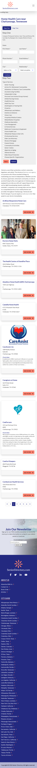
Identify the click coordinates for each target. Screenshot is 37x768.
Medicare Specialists (11, 122)
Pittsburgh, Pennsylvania (9, 721)
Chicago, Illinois (6, 626)
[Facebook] (10, 574)
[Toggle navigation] (33, 5)
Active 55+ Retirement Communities (16, 87)
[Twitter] (15, 574)
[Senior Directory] (10, 5)
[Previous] (7, 504)
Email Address (24, 58)
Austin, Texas (5, 610)
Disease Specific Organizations (14, 157)
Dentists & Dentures (11, 113)
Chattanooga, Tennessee (8, 623)
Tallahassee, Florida (7, 750)
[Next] (30, 504)
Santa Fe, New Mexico (8, 742)
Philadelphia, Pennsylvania (9, 716)
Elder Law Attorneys (11, 138)
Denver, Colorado (6, 646)
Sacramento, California (8, 729)
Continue (7, 75)
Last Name (23, 49)
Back (6, 161)
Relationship (23, 66)
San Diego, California (7, 737)
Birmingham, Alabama (8, 615)
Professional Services (11, 136)
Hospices (8, 108)
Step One (7, 28)
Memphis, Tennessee (7, 688)
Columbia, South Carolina (9, 633)
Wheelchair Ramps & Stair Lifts (14, 134)
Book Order (5, 589)
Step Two (15, 28)
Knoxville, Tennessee (7, 670)
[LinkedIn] (21, 574)
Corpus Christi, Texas (7, 639)
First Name (6, 49)
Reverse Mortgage (10, 141)
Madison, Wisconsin (7, 685)
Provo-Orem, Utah (7, 726)
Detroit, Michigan (6, 651)
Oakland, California (7, 706)
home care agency (30, 172)
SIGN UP (18, 545)
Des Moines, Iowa (6, 649)
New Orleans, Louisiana (8, 701)
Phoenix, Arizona (6, 719)
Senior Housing (9, 85)
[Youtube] (26, 574)
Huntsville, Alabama (7, 662)
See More (27, 212)
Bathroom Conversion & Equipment (15, 129)
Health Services (9, 101)
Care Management (10, 124)
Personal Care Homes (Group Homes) (16, 96)
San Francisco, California (8, 739)
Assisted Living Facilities (12, 92)
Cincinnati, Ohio (6, 628)
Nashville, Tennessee (7, 698)
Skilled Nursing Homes (12, 99)
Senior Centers (9, 148)
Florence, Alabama (7, 657)
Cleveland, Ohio (6, 631)
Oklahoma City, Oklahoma (9, 708)
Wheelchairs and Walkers (12, 110)
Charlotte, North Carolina (9, 620)
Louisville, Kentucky (7, 683)
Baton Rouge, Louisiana (8, 613)
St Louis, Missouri (6, 747)
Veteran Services (10, 152)
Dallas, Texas (5, 641)
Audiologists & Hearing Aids (13, 106)
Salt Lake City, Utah (7, 732)
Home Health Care (10, 131)
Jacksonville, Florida (7, 667)
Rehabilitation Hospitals (12, 120)
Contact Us (4, 587)
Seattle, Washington (7, 745)
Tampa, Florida (6, 752)
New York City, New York (9, 703)
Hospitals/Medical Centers (13, 117)
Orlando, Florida (6, 714)
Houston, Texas (6, 659)
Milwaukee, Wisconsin (8, 693)
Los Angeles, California (8, 680)
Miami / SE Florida (7, 690)
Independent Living (10, 94)
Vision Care (8, 115)
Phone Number (8, 58)
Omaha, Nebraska (7, 711)
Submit (13, 161)
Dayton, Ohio (5, 644)
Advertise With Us (7, 584)
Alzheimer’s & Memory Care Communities (17, 89)
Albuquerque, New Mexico (9, 602)
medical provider (27, 194)
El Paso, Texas (5, 654)
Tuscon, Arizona (6, 755)
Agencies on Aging (10, 150)
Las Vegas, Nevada (7, 675)
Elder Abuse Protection (12, 155)
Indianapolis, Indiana (7, 664)
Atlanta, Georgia (6, 608)
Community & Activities (12, 145)
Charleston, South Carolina (9, 618)
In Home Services (10, 127)
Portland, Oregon (6, 724)
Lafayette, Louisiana (7, 672)
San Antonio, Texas (7, 734)
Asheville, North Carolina (9, 605)
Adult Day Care (9, 103)
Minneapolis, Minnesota (8, 695)
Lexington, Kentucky (7, 677)
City (4, 66)
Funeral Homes (9, 143)
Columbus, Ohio (6, 636)
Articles (3, 592)
